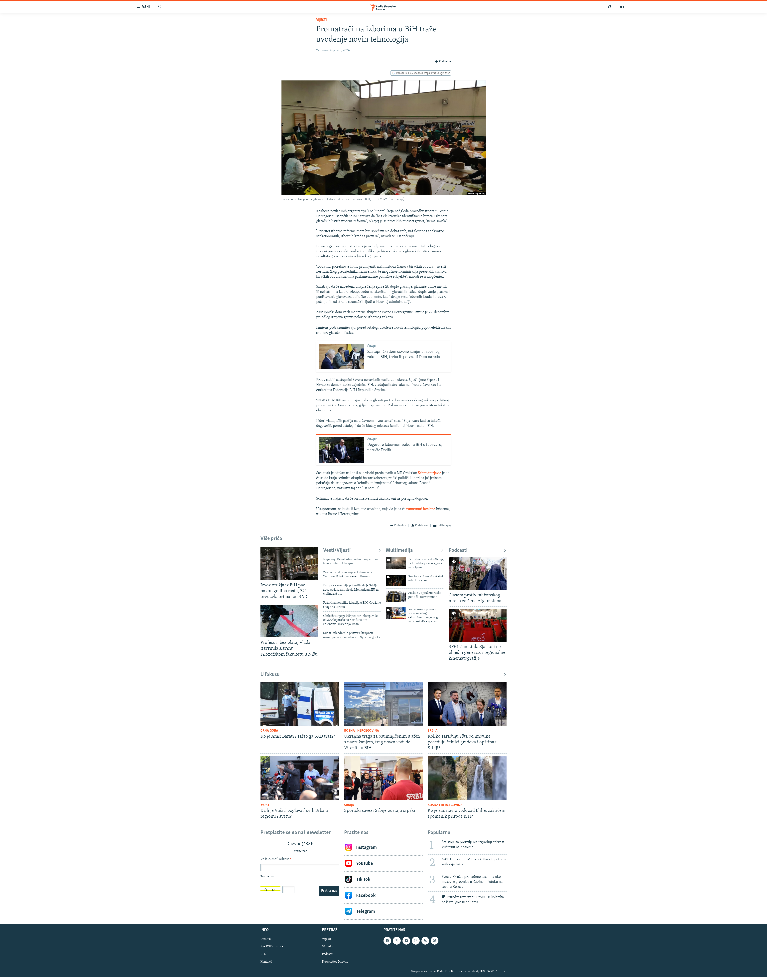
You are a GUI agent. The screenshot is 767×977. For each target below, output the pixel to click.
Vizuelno (328, 946)
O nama (265, 939)
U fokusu (270, 674)
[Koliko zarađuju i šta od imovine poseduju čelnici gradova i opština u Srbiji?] (467, 704)
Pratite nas (329, 891)
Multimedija (399, 550)
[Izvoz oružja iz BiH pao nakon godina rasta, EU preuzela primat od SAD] (289, 563)
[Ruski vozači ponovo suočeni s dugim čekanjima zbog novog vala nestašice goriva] (396, 613)
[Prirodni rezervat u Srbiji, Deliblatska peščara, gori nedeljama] (396, 563)
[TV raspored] (434, 941)
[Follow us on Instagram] (415, 941)
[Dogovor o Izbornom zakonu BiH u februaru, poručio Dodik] (341, 450)
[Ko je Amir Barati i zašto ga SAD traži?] (299, 704)
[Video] (622, 7)
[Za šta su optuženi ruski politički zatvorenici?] (396, 596)
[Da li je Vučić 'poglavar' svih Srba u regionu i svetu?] (299, 778)
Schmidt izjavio (429, 473)
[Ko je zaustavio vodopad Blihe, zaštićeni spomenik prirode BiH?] (467, 778)
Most (264, 805)
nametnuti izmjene (420, 509)
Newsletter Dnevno (335, 962)
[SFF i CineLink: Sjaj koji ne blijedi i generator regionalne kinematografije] (478, 625)
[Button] (443, 61)
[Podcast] (610, 7)
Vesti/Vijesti (337, 550)
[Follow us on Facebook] (387, 941)
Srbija (432, 731)
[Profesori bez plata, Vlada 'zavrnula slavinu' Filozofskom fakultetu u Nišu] (289, 621)
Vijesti (321, 20)
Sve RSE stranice (271, 946)
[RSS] (425, 941)
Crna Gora (269, 731)
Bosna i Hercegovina (361, 731)
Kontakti (266, 962)
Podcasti (458, 550)
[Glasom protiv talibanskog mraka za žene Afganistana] (478, 573)
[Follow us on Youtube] (406, 941)
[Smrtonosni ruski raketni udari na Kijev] (396, 580)
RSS (263, 954)
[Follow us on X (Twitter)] (396, 941)
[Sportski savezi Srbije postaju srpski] (383, 778)
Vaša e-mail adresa (275, 859)
